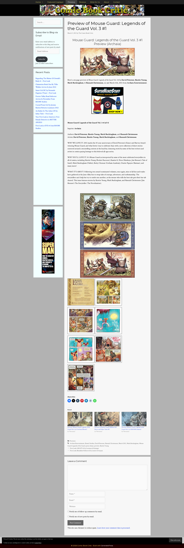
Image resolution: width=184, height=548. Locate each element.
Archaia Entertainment (77, 443)
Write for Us (95, 2)
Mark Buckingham (133, 443)
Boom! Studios (89, 443)
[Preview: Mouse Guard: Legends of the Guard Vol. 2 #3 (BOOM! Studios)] (134, 419)
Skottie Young (104, 446)
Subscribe (41, 59)
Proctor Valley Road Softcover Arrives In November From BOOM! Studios (46, 99)
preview (96, 446)
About (106, 2)
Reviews (82, 2)
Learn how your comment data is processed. (113, 528)
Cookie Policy (37, 543)
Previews (71, 2)
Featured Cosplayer (55, 2)
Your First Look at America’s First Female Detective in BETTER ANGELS (47, 120)
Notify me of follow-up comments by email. (85, 511)
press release (89, 446)
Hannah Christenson (111, 443)
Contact (116, 2)
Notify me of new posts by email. (81, 516)
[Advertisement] (52, 169)
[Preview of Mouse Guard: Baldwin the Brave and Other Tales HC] (107, 419)
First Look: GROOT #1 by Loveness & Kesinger (84, 448)
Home (38, 2)
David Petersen (99, 443)
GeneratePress (107, 546)
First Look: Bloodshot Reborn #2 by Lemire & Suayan (86, 451)
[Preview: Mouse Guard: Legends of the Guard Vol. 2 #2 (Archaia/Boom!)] (80, 419)
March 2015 (122, 443)
